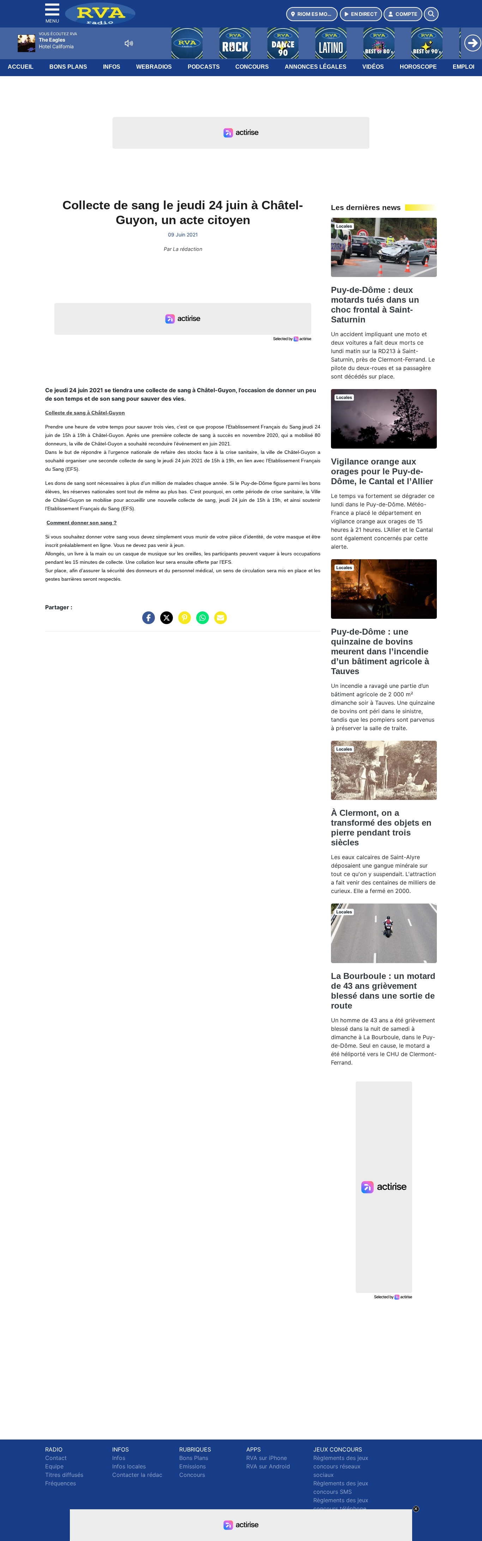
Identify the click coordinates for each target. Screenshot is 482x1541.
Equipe (54, 1466)
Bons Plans (68, 67)
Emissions (192, 1466)
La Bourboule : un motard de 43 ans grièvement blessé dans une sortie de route (383, 990)
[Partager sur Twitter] (165, 621)
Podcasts (204, 67)
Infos (111, 67)
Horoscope (418, 67)
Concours (252, 67)
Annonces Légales (316, 67)
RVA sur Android (268, 1466)
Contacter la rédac (137, 1474)
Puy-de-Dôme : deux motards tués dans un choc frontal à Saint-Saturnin (375, 304)
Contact (56, 1457)
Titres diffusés (64, 1474)
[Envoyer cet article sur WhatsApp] (201, 621)
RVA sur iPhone (266, 1457)
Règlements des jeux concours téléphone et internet (340, 1509)
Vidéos (373, 67)
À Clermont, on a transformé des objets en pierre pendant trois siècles (381, 827)
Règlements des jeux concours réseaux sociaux (340, 1466)
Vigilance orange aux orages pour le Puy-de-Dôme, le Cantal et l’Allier (382, 471)
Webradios (154, 67)
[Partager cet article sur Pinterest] (183, 621)
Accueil (21, 67)
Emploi (463, 67)
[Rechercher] (431, 14)
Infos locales (129, 1466)
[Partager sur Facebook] (147, 621)
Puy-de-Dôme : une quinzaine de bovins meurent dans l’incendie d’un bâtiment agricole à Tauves (380, 651)
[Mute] (128, 43)
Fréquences (60, 1483)
